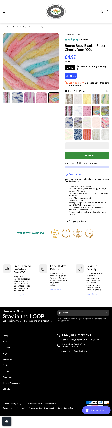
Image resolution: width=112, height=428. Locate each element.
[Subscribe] (105, 313)
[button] (108, 11)
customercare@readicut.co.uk (75, 351)
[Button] (107, 91)
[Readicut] (56, 11)
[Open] (6, 421)
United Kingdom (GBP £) (12, 404)
